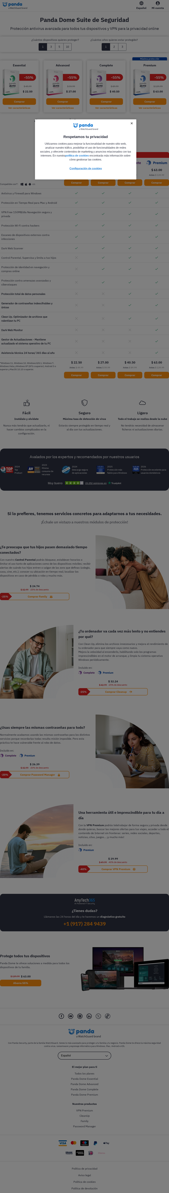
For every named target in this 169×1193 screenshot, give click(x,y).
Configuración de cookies (85, 168)
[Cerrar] (131, 123)
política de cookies (77, 155)
